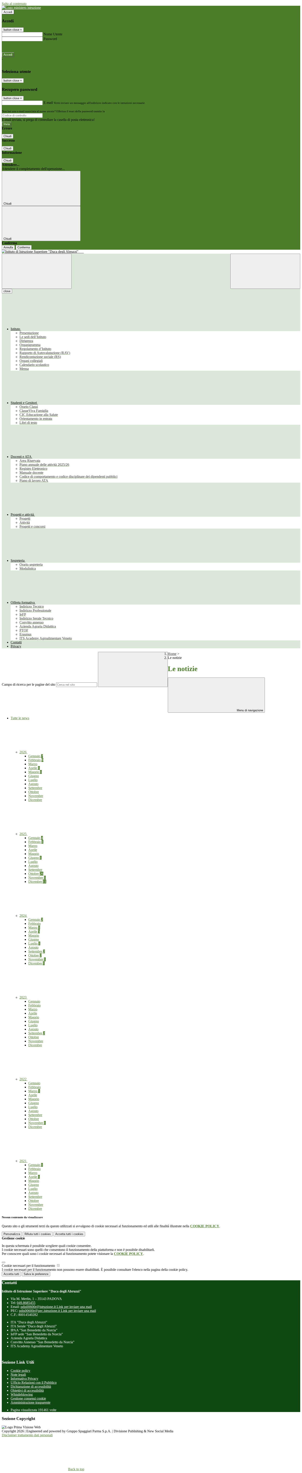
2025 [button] (23, 834)
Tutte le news (20, 718)
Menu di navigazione (249, 710)
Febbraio (35, 760)
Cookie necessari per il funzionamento (29, 1265)
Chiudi (7, 136)
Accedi (8, 12)
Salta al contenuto (14, 4)
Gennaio (35, 756)
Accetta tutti (69, 1234)
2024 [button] (23, 915)
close (7, 291)
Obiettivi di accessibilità (27, 1390)
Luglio (33, 780)
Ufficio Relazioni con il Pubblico (34, 1382)
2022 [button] (23, 1079)
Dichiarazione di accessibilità (31, 1386)
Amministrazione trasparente (30, 1402)
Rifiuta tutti (38, 1234)
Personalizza (12, 1234)
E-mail (48, 103)
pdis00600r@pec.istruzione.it (57, 1311)
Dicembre (35, 800)
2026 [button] (23, 752)
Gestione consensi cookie (28, 1398)
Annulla (8, 247)
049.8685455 (26, 1303)
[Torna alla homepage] (151, 252)
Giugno (33, 776)
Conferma (23, 247)
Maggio (35, 772)
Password (50, 39)
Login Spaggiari (115, 111)
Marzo (32, 764)
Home (172, 654)
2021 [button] (23, 1161)
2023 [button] (23, 997)
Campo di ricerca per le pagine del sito (28, 684)
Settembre (35, 788)
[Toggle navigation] (37, 271)
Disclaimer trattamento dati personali (27, 1435)
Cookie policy (20, 1370)
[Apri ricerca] (265, 271)
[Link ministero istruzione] (21, 8)
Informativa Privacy (24, 1378)
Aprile (34, 768)
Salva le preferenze (36, 1274)
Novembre (35, 796)
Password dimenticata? (18, 47)
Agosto (33, 784)
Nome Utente (53, 34)
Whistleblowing (22, 1394)
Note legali (18, 1374)
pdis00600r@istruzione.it (56, 1307)
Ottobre (33, 792)
